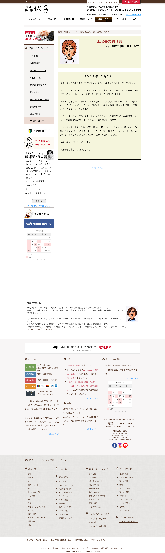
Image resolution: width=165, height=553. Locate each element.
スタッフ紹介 (64, 500)
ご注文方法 (123, 474)
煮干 (30, 488)
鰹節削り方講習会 (38, 85)
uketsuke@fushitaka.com (123, 439)
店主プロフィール (65, 496)
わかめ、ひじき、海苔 (36, 507)
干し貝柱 (31, 496)
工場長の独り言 (103, 32)
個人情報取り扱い (82, 540)
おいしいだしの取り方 (97, 526)
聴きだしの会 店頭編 (39, 99)
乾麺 (30, 503)
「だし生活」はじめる (126, 19)
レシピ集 (34, 56)
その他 (122, 507)
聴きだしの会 (36, 92)
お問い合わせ (124, 510)
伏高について (86, 19)
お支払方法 (33, 359)
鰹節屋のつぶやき (38, 70)
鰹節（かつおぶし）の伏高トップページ (47, 460)
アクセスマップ (64, 514)
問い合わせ (113, 2)
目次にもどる (99, 167)
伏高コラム (103, 19)
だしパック (32, 481)
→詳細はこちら (54, 434)
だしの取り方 (36, 78)
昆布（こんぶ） (34, 485)
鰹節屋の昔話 (36, 107)
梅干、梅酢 (32, 514)
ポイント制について (127, 499)
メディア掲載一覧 (65, 492)
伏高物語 (62, 503)
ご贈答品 (122, 496)
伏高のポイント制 (65, 489)
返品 (69, 403)
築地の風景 (35, 114)
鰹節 (30, 474)
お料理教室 (35, 63)
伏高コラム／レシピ (87, 32)
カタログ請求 (124, 503)
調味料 (30, 510)
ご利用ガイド (103, 2)
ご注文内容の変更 (126, 477)
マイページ (92, 2)
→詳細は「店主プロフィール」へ (40, 329)
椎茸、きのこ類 (34, 492)
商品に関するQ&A (65, 507)
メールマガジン (64, 511)
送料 (69, 359)
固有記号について (65, 518)
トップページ (34, 19)
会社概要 (30, 540)
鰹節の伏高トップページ (67, 32)
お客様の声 (69, 19)
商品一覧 (52, 19)
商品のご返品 (124, 492)
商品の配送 (123, 481)
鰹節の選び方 (94, 522)
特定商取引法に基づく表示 (61, 540)
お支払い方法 (124, 488)
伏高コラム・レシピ (98, 469)
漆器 (30, 525)
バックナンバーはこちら (39, 206)
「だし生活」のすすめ (97, 519)
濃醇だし (31, 477)
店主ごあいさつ (64, 482)
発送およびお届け (113, 359)
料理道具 (31, 521)
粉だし (30, 499)
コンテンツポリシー (99, 540)
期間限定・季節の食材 (36, 518)
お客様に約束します (66, 485)
